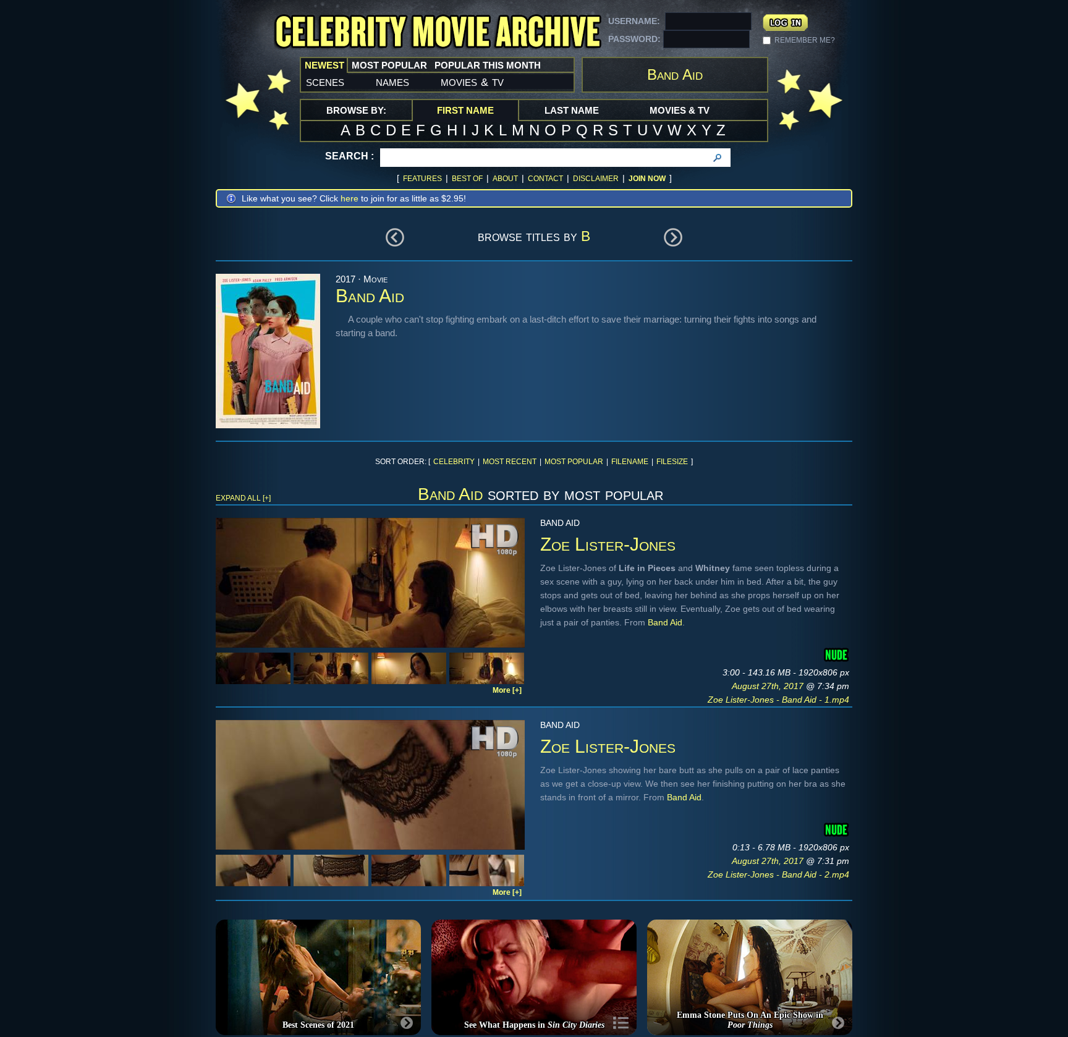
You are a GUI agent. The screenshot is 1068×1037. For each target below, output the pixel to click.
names (392, 81)
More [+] (507, 690)
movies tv (472, 81)
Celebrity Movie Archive (437, 32)
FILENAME (629, 461)
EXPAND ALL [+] (243, 498)
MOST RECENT (509, 461)
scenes (325, 81)
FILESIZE (672, 461)
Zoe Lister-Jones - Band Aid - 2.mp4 (778, 874)
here (349, 198)
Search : (349, 156)
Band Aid (665, 622)
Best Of (467, 178)
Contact (545, 178)
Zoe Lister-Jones (608, 544)
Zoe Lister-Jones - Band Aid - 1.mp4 (778, 700)
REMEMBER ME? (804, 40)
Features (422, 178)
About (505, 178)
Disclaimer (596, 178)
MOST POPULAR (574, 461)
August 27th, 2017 (769, 686)
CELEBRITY (454, 461)
